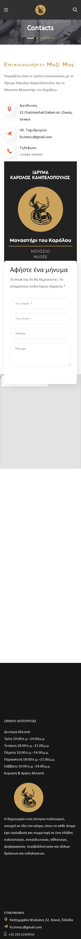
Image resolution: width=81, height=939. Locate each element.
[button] (75, 10)
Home (30, 38)
